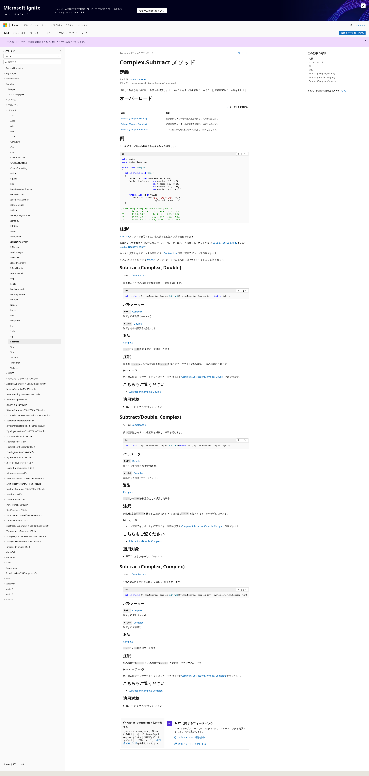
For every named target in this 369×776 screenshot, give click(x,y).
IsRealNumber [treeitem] (17, 268)
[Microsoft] (5, 25)
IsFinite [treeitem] (13, 210)
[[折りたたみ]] (61, 50)
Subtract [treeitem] (14, 341)
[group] (186, 595)
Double (138, 323)
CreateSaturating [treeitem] (18, 162)
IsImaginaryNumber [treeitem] (20, 215)
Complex (137, 311)
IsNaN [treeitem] (13, 231)
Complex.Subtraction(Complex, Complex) (203, 675)
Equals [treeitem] (13, 178)
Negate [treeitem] (13, 305)
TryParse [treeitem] (14, 368)
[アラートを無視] (363, 5)
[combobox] (32, 56)
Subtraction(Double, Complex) (145, 541)
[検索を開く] (351, 25)
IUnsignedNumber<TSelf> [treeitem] (18, 547)
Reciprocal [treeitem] (15, 320)
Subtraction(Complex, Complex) (146, 690)
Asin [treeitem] (12, 131)
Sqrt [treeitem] (12, 336)
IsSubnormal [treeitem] (16, 273)
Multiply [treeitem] (14, 299)
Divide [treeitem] (13, 173)
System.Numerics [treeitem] (14, 68)
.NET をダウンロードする (352, 33)
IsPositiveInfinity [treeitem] (18, 262)
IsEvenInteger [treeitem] (17, 205)
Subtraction (170, 253)
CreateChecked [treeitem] (17, 157)
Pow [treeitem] (12, 315)
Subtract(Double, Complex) (134, 124)
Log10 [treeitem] (13, 283)
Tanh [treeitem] (12, 352)
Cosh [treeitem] (12, 152)
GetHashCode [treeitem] (16, 194)
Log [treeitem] (12, 278)
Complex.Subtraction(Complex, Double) (202, 376)
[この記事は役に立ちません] (345, 91)
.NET (131, 53)
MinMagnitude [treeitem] (17, 294)
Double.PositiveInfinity (224, 242)
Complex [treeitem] (12, 89)
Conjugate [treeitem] (15, 141)
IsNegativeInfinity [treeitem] (19, 241)
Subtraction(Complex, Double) (145, 391)
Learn (123, 53)
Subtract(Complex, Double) (134, 118)
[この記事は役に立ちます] (341, 91)
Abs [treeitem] (12, 115)
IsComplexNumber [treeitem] (19, 199)
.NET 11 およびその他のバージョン (144, 406)
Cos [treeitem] (12, 147)
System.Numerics (137, 79)
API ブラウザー (144, 53)
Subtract (124, 236)
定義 (311, 58)
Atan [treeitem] (12, 136)
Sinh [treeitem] (12, 331)
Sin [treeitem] (11, 326)
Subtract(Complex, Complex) (134, 129)
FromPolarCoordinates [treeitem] (21, 189)
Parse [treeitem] (13, 310)
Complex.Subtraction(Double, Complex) (202, 526)
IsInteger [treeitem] (14, 226)
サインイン (360, 25)
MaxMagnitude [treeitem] (17, 289)
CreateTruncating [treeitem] (18, 168)
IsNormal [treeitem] (14, 247)
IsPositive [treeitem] (14, 257)
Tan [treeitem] (12, 347)
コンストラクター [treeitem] (16, 94)
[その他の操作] (246, 53)
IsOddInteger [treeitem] (16, 252)
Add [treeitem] (12, 126)
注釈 (311, 69)
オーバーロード (316, 62)
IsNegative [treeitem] (15, 236)
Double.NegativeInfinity (132, 246)
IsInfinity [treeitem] (14, 220)
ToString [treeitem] (14, 357)
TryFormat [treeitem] (15, 362)
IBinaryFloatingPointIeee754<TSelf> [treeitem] (23, 394)
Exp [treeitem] (12, 183)
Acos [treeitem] (12, 120)
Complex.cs (138, 275)
